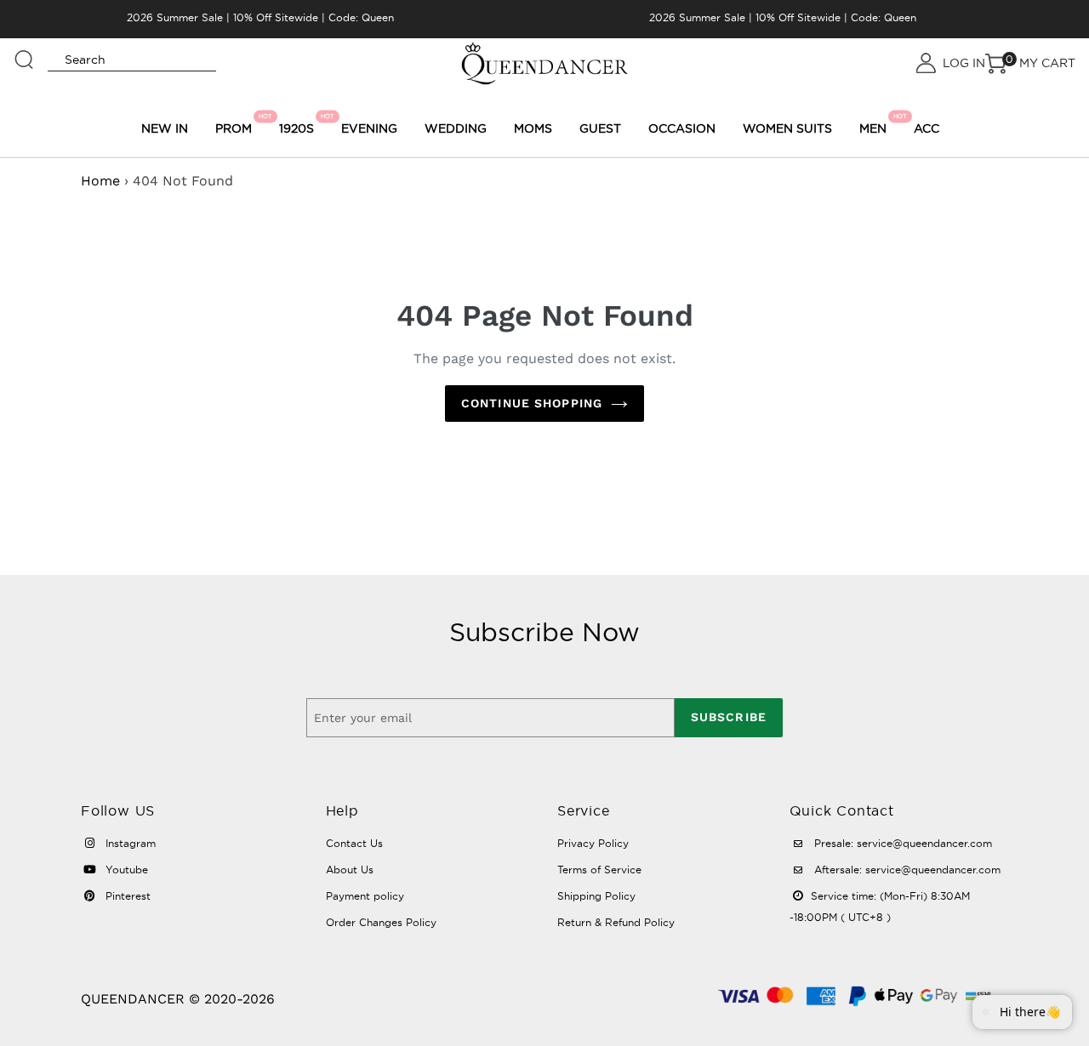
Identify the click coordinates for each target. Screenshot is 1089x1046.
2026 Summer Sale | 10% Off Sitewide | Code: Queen (260, 17)
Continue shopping (531, 403)
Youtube (125, 869)
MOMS (533, 128)
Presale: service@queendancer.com (901, 843)
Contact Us (354, 843)
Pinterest (126, 895)
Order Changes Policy (381, 922)
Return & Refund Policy (616, 922)
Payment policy (365, 895)
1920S (299, 124)
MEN (875, 124)
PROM (236, 124)
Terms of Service (599, 869)
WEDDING (456, 128)
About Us (349, 869)
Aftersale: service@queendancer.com (906, 869)
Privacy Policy (593, 843)
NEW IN (164, 128)
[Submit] (25, 52)
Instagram (129, 843)
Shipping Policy (596, 895)
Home (100, 181)
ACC (926, 128)
